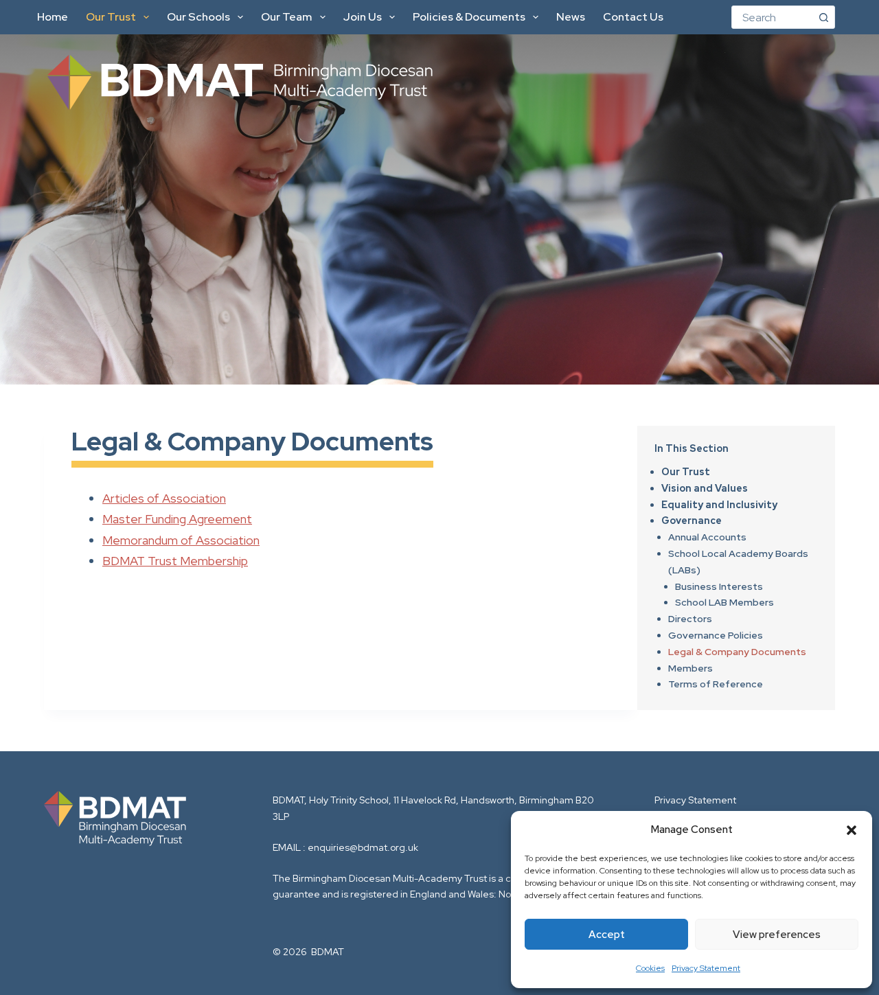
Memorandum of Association (181, 540)
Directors (690, 619)
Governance (691, 520)
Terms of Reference (715, 684)
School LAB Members (724, 602)
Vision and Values (704, 488)
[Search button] (823, 17)
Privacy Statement (706, 968)
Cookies (650, 968)
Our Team (286, 17)
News (570, 17)
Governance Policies (715, 635)
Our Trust (111, 17)
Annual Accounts (707, 537)
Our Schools (198, 17)
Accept (607, 934)
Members (690, 668)
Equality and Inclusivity (719, 505)
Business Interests (719, 586)
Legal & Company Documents (737, 651)
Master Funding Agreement (177, 519)
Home (52, 17)
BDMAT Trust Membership (175, 561)
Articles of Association (164, 498)
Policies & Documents (469, 17)
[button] (851, 830)
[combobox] (772, 17)
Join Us (362, 17)
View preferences (777, 934)
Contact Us (633, 17)
